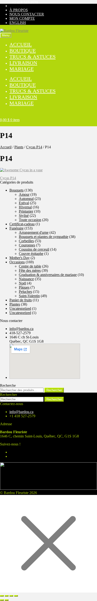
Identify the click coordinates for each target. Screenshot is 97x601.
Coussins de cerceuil (34, 249)
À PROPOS (18, 10)
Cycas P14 (34, 147)
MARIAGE (21, 69)
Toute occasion (30, 220)
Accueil (6, 147)
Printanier (26, 211)
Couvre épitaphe (31, 254)
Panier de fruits (20, 300)
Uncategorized (20, 308)
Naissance (26, 279)
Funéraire (16, 228)
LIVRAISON (23, 63)
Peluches (25, 292)
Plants (18, 147)
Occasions (17, 262)
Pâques (24, 287)
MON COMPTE (22, 18)
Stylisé (24, 216)
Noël (22, 283)
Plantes (14, 304)
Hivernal (25, 207)
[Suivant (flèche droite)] (6, 600)
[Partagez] (11, 596)
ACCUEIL (20, 44)
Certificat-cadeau (22, 224)
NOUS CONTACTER (26, 14)
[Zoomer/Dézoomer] (2, 596)
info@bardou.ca (21, 329)
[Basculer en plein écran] (6, 596)
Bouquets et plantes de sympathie (43, 237)
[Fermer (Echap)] (16, 596)
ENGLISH (17, 23)
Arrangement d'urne (33, 232)
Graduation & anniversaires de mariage (48, 275)
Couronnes (27, 245)
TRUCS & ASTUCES (32, 57)
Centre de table (30, 266)
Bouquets (16, 190)
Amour (24, 194)
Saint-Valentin (29, 296)
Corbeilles (26, 241)
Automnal (26, 199)
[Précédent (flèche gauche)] (2, 600)
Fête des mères (30, 270)
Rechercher (54, 390)
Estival (24, 203)
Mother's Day (19, 258)
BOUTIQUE (22, 51)
